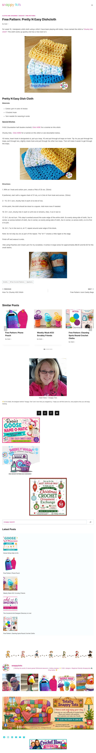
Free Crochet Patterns (17, 282)
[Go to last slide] (5, 328)
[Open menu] (92, 5)
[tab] (44, 349)
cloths (5, 282)
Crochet (22, 15)
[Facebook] (4, 737)
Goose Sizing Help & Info (10, 553)
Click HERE (36, 127)
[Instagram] (8, 737)
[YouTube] (20, 737)
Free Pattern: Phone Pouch (11, 573)
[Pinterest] (12, 737)
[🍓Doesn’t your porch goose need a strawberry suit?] (29, 685)
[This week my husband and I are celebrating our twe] (11, 685)
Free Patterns (30, 15)
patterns (30, 282)
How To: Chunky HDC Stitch (12, 290)
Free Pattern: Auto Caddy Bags (82, 290)
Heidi (5, 24)
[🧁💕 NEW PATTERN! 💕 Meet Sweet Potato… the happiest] (85, 685)
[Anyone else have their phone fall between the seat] (48, 685)
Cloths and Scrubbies (10, 15)
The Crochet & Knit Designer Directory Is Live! (17, 613)
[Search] (90, 522)
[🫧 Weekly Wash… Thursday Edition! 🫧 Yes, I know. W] (66, 685)
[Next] (90, 328)
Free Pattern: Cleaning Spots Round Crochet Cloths (79, 335)
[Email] (16, 737)
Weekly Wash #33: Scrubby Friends (14, 593)
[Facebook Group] (24, 737)
